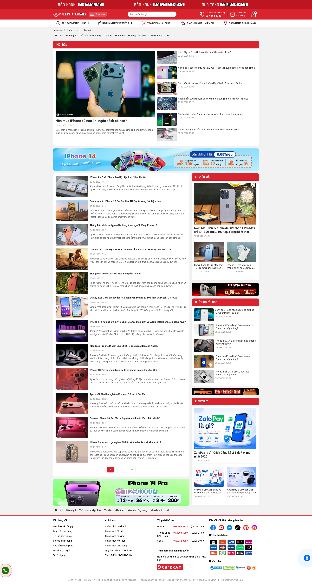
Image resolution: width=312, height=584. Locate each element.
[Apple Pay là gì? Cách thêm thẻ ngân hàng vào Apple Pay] (241, 477)
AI (167, 35)
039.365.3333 (180, 526)
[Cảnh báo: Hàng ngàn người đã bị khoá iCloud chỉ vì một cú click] (204, 314)
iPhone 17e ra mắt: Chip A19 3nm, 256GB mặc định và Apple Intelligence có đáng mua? (138, 321)
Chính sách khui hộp (115, 540)
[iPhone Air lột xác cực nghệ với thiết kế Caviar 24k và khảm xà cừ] (72, 451)
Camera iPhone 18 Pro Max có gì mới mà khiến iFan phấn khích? (125, 418)
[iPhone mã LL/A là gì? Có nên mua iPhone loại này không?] (204, 376)
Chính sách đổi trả (114, 531)
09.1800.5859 (180, 532)
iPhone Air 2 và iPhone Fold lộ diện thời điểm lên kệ (118, 177)
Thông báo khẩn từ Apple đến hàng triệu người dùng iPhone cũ (123, 225)
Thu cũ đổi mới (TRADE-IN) (118, 555)
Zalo (307, 558)
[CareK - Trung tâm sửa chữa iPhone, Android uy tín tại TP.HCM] (167, 134)
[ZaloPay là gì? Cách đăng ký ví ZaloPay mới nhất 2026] (225, 428)
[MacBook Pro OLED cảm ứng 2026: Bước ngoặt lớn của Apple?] (72, 355)
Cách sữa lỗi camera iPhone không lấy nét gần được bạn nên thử (210, 83)
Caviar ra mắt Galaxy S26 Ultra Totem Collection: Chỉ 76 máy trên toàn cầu (130, 249)
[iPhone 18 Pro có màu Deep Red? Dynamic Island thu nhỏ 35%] (72, 379)
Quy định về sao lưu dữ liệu (118, 550)
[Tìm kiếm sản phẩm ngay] (172, 14)
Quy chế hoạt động (62, 531)
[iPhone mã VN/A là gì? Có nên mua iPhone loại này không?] (204, 330)
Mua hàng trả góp (62, 550)
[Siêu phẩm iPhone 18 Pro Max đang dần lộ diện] (72, 283)
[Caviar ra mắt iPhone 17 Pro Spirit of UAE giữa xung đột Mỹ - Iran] (72, 210)
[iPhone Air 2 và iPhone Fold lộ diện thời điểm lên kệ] (72, 186)
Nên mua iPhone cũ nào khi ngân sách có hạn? (91, 121)
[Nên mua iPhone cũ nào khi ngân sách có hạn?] (105, 84)
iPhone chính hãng (62, 540)
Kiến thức (120, 35)
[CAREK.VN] (170, 566)
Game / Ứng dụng (137, 35)
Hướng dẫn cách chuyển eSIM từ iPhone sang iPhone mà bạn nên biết (213, 98)
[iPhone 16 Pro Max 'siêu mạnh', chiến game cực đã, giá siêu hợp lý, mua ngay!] (241, 252)
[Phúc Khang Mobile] (69, 14)
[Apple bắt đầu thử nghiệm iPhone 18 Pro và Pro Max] (72, 403)
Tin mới (59, 35)
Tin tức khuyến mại (62, 536)
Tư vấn (107, 35)
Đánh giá (71, 35)
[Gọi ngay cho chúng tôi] (5, 570)
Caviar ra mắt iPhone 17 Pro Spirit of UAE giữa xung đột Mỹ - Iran (125, 201)
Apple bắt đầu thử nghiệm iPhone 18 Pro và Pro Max (118, 394)
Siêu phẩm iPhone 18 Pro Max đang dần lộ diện (115, 273)
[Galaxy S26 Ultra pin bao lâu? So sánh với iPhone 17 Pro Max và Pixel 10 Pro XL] (72, 307)
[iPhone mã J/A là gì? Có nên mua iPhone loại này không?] (204, 345)
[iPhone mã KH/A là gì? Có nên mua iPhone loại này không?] (204, 361)
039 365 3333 (213, 15)
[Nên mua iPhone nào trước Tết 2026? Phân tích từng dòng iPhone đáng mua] (167, 72)
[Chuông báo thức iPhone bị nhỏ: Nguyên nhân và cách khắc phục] (167, 119)
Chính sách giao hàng (116, 545)
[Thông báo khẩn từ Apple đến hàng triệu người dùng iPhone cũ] (72, 234)
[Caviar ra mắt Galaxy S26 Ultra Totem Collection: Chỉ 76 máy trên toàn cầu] (72, 259)
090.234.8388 (180, 540)
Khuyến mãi (157, 35)
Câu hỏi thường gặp (63, 545)
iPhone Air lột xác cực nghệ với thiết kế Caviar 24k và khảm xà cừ (126, 442)
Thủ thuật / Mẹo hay (90, 35)
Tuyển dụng (59, 555)
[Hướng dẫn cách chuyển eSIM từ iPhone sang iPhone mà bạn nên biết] (167, 103)
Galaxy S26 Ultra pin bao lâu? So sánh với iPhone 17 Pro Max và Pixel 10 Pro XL (133, 297)
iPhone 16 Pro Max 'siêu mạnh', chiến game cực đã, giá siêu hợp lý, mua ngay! (240, 268)
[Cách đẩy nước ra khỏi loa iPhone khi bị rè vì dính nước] (167, 57)
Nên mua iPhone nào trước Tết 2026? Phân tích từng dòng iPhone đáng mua (216, 67)
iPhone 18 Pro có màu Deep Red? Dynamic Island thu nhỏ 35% (123, 370)
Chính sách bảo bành (115, 526)
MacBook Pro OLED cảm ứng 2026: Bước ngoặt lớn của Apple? (124, 346)
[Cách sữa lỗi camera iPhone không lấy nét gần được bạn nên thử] (167, 88)
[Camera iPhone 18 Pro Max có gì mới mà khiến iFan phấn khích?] (72, 427)
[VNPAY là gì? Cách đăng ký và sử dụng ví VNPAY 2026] (209, 477)
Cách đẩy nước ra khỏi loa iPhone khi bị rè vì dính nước (205, 52)
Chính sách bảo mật (115, 536)
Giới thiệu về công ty (63, 526)
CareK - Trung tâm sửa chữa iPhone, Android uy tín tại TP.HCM (209, 129)
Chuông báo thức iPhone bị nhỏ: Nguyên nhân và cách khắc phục (210, 114)
